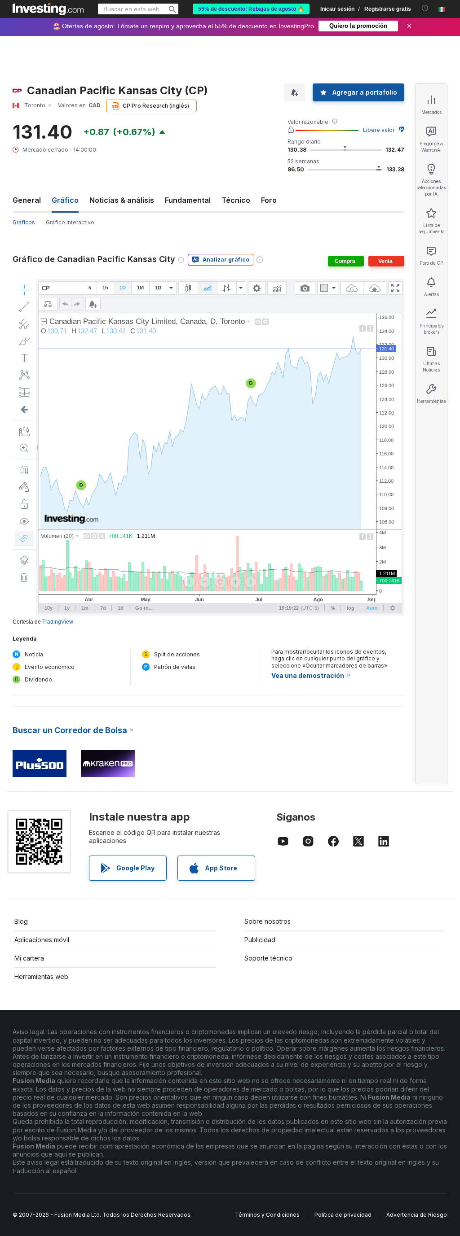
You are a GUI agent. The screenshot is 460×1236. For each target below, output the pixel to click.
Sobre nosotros (267, 921)
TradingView (57, 622)
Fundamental (188, 200)
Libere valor (378, 130)
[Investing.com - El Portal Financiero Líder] (48, 9)
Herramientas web (41, 976)
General (27, 200)
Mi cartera (29, 958)
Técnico (235, 200)
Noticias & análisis (121, 200)
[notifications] (425, 8)
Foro (269, 200)
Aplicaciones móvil (41, 939)
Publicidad (259, 939)
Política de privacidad (343, 1214)
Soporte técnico (268, 958)
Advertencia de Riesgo (416, 1214)
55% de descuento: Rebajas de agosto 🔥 (251, 9)
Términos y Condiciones (267, 1214)
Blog (21, 921)
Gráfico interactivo (70, 222)
